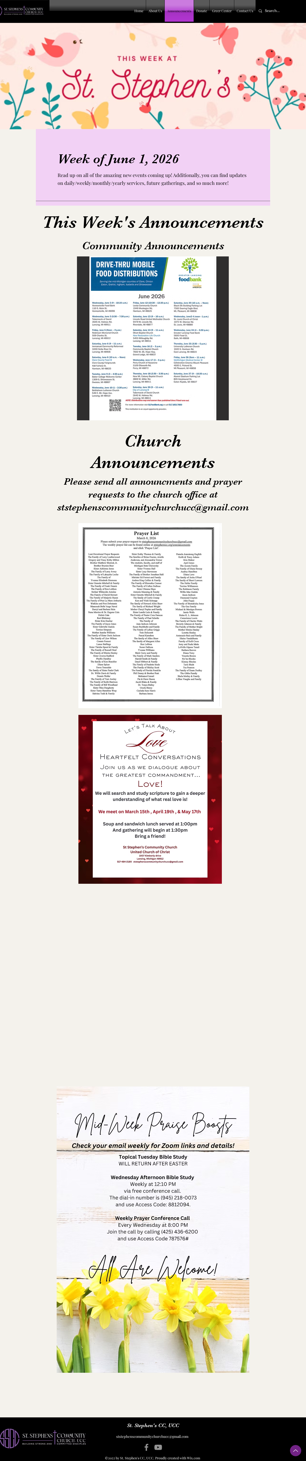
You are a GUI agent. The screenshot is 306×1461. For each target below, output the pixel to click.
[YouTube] (158, 1447)
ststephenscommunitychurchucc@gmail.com (153, 507)
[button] (153, 338)
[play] (218, 416)
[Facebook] (146, 1447)
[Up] (295, 1450)
